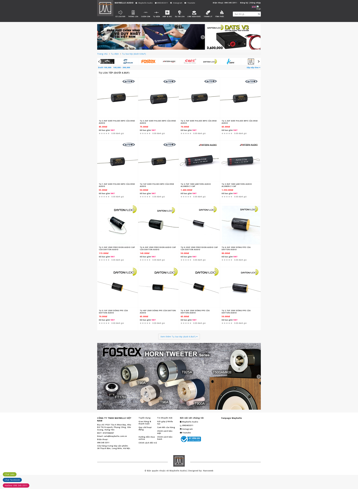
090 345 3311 (230, 3)
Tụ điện (115, 53)
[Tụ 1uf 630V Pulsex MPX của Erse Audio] (158, 160)
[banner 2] (233, 37)
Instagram (177, 3)
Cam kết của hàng (166, 427)
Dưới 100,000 (104, 67)
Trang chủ (102, 53)
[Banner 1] (151, 37)
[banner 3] (179, 361)
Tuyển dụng (145, 418)
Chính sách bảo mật (164, 432)
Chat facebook (12, 480)
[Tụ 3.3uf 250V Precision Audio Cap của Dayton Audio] (117, 224)
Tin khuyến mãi (165, 418)
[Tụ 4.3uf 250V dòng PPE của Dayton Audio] (199, 287)
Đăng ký (244, 3)
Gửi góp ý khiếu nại (165, 422)
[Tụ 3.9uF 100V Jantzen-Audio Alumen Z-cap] (240, 161)
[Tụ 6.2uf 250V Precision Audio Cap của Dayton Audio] (158, 224)
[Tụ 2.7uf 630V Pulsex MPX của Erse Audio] (199, 97)
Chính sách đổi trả (148, 443)
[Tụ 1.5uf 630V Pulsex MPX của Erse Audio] (117, 160)
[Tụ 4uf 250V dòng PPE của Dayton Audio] (158, 287)
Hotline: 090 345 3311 (16, 485)
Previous (99, 37)
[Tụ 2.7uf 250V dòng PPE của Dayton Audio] (240, 287)
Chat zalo (10, 474)
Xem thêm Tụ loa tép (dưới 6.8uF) (178, 336)
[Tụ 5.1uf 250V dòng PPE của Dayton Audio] (117, 287)
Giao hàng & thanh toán (145, 422)
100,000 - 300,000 (121, 67)
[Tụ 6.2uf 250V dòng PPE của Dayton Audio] (240, 224)
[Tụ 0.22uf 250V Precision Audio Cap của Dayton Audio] (199, 224)
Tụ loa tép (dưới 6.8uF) (134, 53)
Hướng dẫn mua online (147, 438)
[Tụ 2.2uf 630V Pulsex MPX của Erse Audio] (240, 97)
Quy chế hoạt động (145, 428)
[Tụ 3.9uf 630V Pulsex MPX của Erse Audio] (117, 97)
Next (203, 37)
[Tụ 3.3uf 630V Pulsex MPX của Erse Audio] (158, 97)
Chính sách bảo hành (164, 438)
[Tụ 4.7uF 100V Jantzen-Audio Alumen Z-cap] (199, 161)
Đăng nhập (255, 3)
